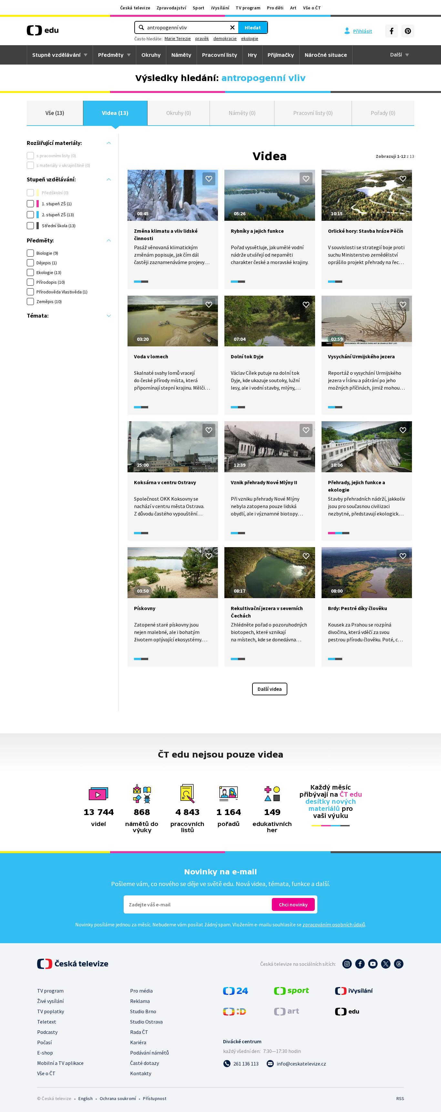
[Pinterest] (407, 31)
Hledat (253, 27)
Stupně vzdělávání (56, 55)
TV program (248, 8)
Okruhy (151, 55)
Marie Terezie (178, 38)
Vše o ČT (312, 8)
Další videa (270, 689)
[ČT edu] (42, 32)
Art (293, 8)
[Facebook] (391, 31)
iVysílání (220, 8)
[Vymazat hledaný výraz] (232, 27)
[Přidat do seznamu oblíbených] (208, 178)
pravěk (202, 38)
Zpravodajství (171, 8)
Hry (252, 55)
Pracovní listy (219, 55)
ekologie (249, 38)
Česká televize (135, 8)
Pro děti (275, 8)
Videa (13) (115, 113)
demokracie (225, 38)
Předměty (111, 55)
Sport (199, 8)
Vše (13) (55, 113)
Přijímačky (281, 55)
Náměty (181, 55)
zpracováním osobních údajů (334, 924)
